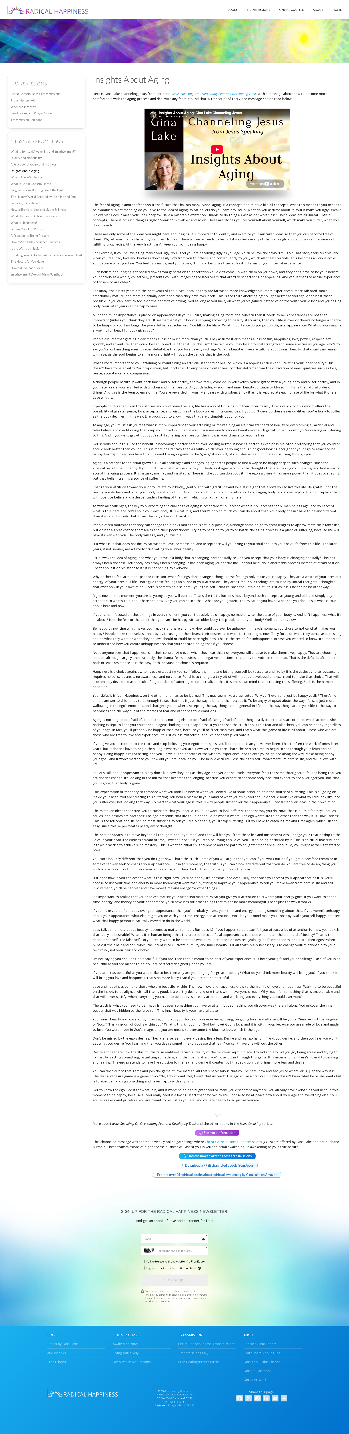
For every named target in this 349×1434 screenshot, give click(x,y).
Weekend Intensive (24, 107)
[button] (174, 1425)
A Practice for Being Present (30, 236)
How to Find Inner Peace (27, 268)
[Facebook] (240, 1398)
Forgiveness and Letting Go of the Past (37, 190)
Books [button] (232, 9)
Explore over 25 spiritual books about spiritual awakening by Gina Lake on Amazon (217, 1175)
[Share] (284, 1398)
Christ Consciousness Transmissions (35, 94)
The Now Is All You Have (27, 261)
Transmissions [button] (258, 9)
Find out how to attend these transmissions (219, 1156)
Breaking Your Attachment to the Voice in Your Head (46, 255)
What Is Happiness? (24, 223)
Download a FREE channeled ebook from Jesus (219, 1165)
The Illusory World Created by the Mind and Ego (43, 197)
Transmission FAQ (23, 100)
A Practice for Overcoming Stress (34, 164)
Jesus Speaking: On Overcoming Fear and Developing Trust (214, 93)
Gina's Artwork (255, 1379)
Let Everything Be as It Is (27, 203)
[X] (248, 1398)
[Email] (275, 1398)
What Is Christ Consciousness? (31, 184)
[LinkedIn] (266, 1398)
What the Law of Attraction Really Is (35, 216)
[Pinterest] (257, 1398)
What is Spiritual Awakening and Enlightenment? (43, 151)
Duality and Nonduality (26, 158)
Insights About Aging (25, 171)
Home (337, 9)
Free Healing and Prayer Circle (31, 113)
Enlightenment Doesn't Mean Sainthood (37, 274)
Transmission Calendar (26, 120)
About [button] (318, 9)
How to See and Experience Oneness (35, 242)
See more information (219, 1133)
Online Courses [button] (291, 9)
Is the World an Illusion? (27, 248)
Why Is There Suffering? (27, 177)
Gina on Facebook (258, 1371)
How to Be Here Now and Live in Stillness (38, 210)
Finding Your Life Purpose (28, 229)
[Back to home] (49, 9)
